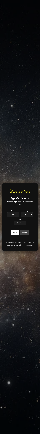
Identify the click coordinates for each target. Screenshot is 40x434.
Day (26, 211)
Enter (15, 232)
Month (13, 211)
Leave (24, 232)
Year (20, 219)
